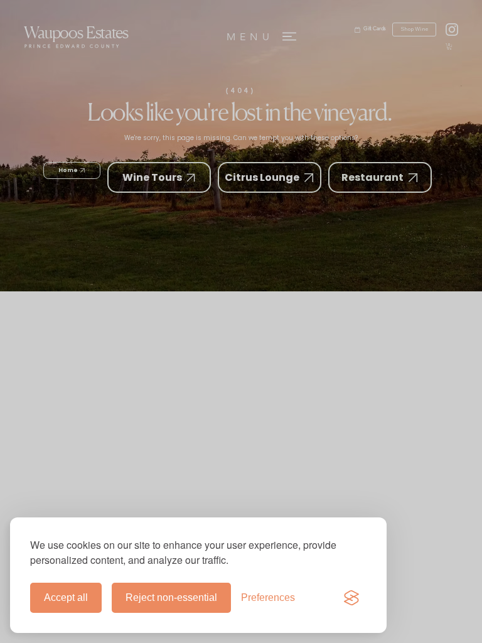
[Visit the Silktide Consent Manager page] (351, 598)
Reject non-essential (171, 597)
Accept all (66, 597)
